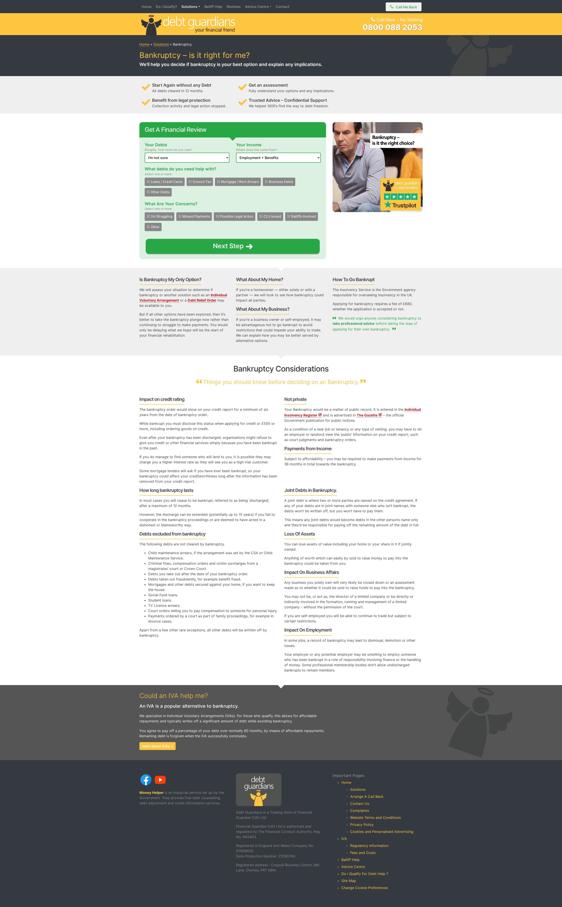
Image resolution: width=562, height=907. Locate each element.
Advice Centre (257, 6)
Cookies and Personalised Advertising (381, 831)
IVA (344, 838)
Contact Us (359, 803)
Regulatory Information (369, 845)
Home (146, 6)
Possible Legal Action (236, 216)
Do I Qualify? (166, 6)
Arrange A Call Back (367, 796)
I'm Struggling (161, 216)
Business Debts (281, 182)
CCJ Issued (272, 216)
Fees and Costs (363, 852)
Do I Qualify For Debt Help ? (364, 873)
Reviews (234, 6)
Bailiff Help (213, 6)
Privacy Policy (362, 824)
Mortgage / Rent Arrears (240, 182)
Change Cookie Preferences (364, 888)
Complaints (359, 810)
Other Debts (160, 192)
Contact (282, 6)
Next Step (228, 246)
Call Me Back (406, 7)
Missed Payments (196, 216)
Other (155, 227)
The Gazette (367, 415)
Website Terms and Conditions (375, 817)
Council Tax (202, 182)
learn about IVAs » (157, 746)
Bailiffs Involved (303, 216)
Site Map (348, 880)
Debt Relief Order (202, 300)
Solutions (189, 6)
